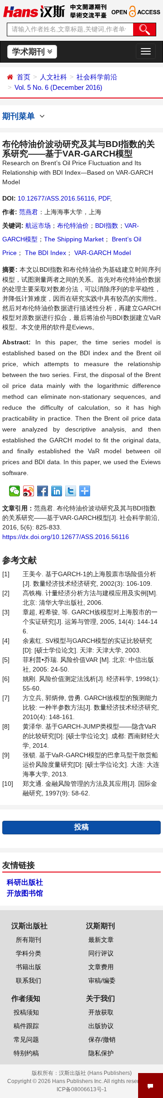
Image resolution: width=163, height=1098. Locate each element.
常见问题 (26, 1039)
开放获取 (101, 1012)
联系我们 (28, 980)
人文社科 (53, 77)
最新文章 (101, 939)
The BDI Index (44, 252)
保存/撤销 (101, 1039)
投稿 (81, 827)
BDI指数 (106, 225)
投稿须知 (26, 1012)
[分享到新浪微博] (28, 490)
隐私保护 (101, 1053)
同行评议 (101, 953)
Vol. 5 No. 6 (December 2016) (58, 87)
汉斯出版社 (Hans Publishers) (95, 1073)
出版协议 (101, 1025)
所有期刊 (28, 939)
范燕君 (28, 212)
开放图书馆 (25, 893)
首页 (23, 77)
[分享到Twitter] (71, 490)
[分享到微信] (14, 490)
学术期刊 (29, 51)
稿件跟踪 (26, 1025)
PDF (104, 198)
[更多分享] (85, 490)
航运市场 (38, 225)
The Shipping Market (74, 239)
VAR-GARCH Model (101, 252)
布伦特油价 (73, 225)
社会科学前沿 (97, 77)
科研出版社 (25, 882)
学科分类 (28, 953)
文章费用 (101, 967)
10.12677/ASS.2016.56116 (56, 198)
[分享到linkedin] (56, 490)
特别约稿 (26, 1053)
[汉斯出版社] (34, 11)
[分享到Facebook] (42, 490)
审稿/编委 (101, 980)
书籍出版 (28, 967)
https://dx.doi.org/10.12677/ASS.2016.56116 (65, 536)
